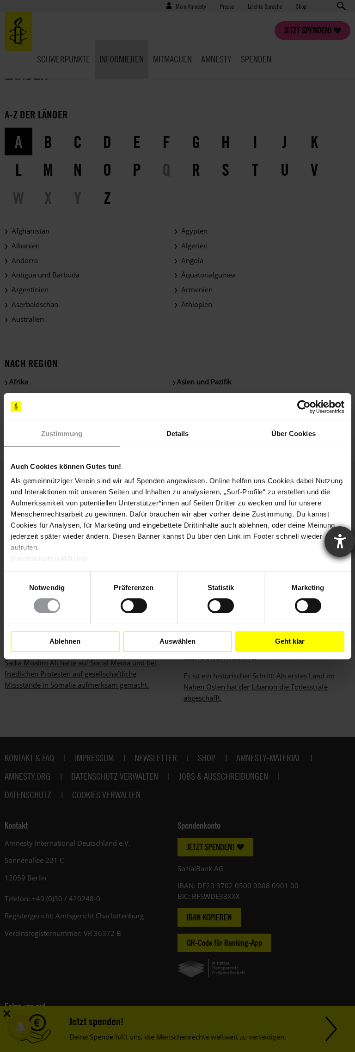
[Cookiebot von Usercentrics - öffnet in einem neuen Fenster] (303, 406)
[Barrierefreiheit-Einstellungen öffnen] (339, 541)
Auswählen (177, 641)
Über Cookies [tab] (293, 433)
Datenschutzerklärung (49, 558)
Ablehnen (64, 641)
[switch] (134, 605)
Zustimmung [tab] (61, 433)
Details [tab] (177, 433)
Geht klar (290, 641)
